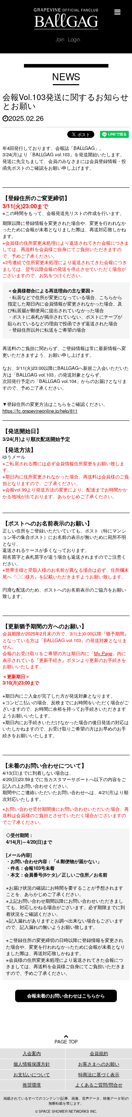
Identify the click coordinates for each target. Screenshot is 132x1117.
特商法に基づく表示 (98, 1074)
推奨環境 (32, 1084)
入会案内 (32, 1053)
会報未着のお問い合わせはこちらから (66, 995)
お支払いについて (31, 1074)
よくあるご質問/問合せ (98, 1084)
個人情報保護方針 (31, 1063)
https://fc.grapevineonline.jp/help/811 (39, 410)
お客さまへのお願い (98, 1063)
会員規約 (99, 1053)
